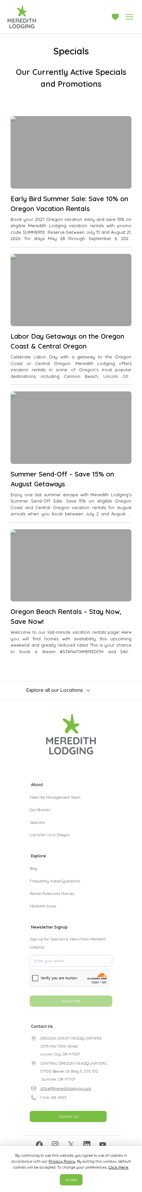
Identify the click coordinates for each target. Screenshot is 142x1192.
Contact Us (68, 1116)
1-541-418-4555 (53, 1097)
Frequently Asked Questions (55, 880)
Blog (33, 868)
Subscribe (71, 1000)
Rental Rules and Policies (52, 893)
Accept (71, 1179)
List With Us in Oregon (50, 834)
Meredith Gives (43, 905)
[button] (115, 17)
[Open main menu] (129, 17)
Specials (37, 822)
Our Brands (40, 809)
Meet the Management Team (55, 797)
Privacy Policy (62, 1161)
